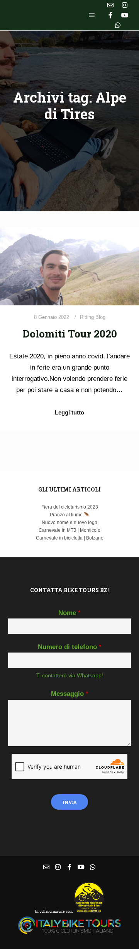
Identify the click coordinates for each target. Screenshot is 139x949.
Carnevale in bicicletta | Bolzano (69, 538)
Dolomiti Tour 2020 (69, 333)
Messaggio (69, 693)
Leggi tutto (69, 412)
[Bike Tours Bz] (46, 15)
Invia (69, 802)
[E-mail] (110, 5)
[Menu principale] (92, 15)
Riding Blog (92, 317)
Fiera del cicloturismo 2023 (69, 507)
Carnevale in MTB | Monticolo (69, 530)
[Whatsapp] (118, 25)
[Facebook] (110, 15)
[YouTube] (125, 15)
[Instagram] (125, 5)
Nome (69, 613)
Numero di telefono (70, 647)
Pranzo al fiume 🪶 (70, 514)
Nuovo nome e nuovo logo (69, 522)
